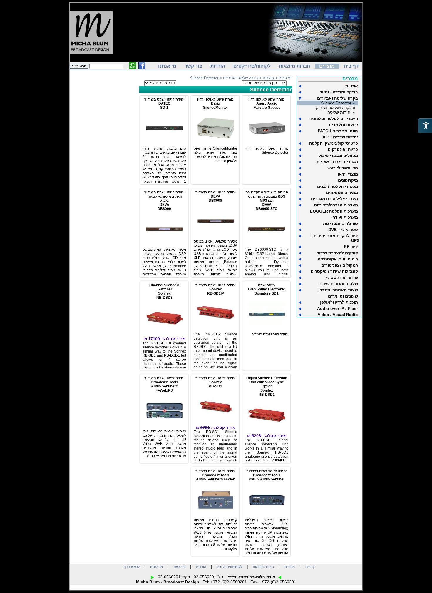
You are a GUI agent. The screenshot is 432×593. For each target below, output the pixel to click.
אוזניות (351, 85)
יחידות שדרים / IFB (340, 137)
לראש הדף (132, 567)
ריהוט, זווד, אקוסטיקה (338, 259)
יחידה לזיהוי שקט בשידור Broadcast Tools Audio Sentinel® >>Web (215, 475)
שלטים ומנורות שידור (338, 283)
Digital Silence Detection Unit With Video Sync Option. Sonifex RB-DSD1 (266, 386)
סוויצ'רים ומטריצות (340, 223)
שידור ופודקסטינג (342, 277)
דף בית (351, 66)
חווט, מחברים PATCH (338, 130)
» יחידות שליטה (341, 112)
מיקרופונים (348, 180)
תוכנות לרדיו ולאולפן (339, 302)
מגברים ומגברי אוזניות (337, 161)
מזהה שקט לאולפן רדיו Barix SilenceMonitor (215, 103)
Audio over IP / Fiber (337, 308)
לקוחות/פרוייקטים (252, 66)
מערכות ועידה (345, 217)
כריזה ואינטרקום (343, 149)
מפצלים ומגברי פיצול (338, 155)
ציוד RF (351, 246)
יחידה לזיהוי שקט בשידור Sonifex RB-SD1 (215, 382)
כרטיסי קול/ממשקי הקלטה (333, 143)
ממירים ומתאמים (342, 192)
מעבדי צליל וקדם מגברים (334, 198)
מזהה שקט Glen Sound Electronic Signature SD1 (266, 289)
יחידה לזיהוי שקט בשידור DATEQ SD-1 (164, 103)
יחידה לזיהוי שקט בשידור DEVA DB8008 (215, 196)
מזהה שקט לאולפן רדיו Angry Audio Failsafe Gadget (266, 103)
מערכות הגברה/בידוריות (336, 205)
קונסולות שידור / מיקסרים (334, 271)
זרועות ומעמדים (343, 124)
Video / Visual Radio (338, 314)
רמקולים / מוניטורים (339, 265)
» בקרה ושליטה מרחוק (335, 107)
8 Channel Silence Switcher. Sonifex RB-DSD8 (164, 291)
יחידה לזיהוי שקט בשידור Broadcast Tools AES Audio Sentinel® (267, 475)
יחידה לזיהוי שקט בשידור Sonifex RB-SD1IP (215, 289)
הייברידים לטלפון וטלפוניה (333, 118)
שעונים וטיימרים (343, 296)
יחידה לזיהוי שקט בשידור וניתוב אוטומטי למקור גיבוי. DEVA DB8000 (164, 200)
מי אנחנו (167, 66)
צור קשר (193, 66)
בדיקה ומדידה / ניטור (339, 92)
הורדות (217, 66)
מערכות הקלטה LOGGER (334, 211)
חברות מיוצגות (294, 66)
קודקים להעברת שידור (337, 252)
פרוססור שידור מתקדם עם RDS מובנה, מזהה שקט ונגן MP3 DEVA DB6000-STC (266, 200)
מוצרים (327, 66)
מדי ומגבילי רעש (342, 168)
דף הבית (285, 78)
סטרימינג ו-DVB (343, 229)
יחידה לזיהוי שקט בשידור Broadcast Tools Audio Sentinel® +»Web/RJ (164, 384)
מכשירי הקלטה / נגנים (337, 186)
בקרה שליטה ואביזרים (337, 98)
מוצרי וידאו (348, 174)
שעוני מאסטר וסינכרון (337, 290)
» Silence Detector (338, 103)
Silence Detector (271, 90)
